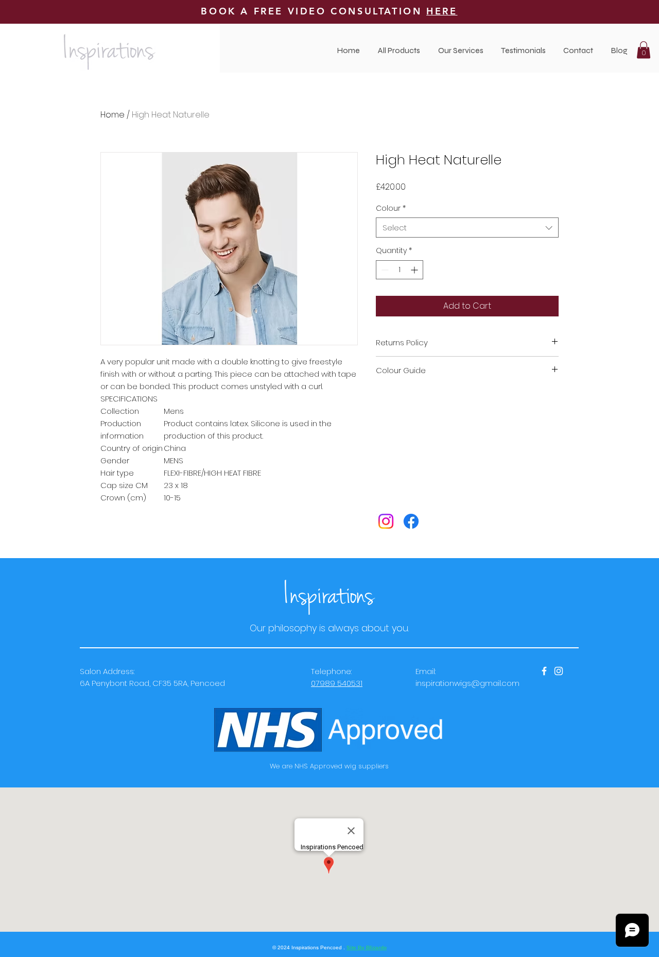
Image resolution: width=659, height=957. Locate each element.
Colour (391, 208)
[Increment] (415, 270)
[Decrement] (383, 270)
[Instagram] (386, 521)
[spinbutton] (399, 270)
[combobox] (467, 227)
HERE (441, 11)
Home (112, 115)
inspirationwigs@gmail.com (467, 683)
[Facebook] (411, 521)
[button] (460, 50)
